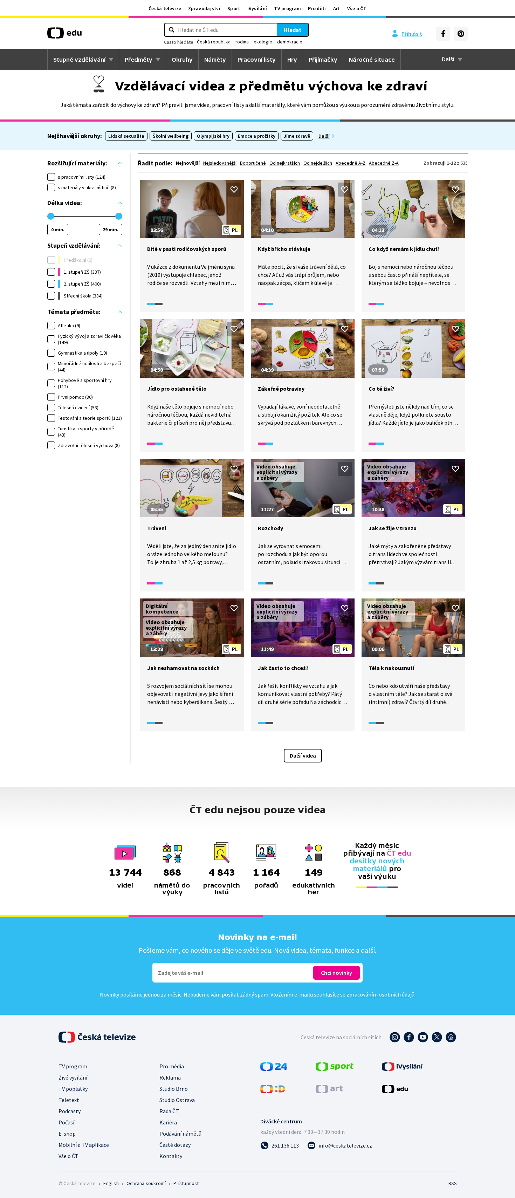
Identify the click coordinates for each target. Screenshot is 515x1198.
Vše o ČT (356, 8)
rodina (242, 42)
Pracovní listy (257, 59)
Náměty (215, 59)
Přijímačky (323, 59)
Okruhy (182, 59)
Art (336, 8)
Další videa (303, 755)
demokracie (289, 42)
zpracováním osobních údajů (380, 994)
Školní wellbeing (170, 136)
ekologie (263, 42)
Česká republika (214, 42)
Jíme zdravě (297, 136)
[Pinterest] (461, 34)
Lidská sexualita (126, 136)
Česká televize (165, 8)
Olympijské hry (213, 136)
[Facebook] (443, 34)
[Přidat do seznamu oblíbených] (234, 190)
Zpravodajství (204, 8)
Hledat (292, 29)
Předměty (138, 59)
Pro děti (317, 8)
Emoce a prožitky (256, 136)
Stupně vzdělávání (79, 59)
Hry (292, 59)
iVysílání (257, 8)
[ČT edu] (64, 35)
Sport (233, 8)
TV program (287, 8)
